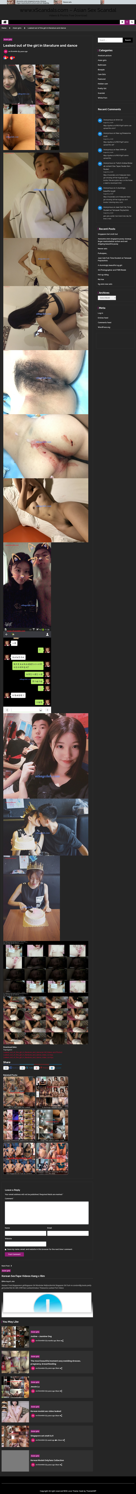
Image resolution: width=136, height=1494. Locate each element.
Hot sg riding (103, 275)
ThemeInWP (91, 1491)
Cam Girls (102, 74)
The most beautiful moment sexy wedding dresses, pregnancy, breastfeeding (56, 1362)
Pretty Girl (102, 88)
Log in (100, 313)
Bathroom (102, 65)
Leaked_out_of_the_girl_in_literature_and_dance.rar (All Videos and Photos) (32, 1052)
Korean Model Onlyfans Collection (47, 1460)
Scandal (101, 93)
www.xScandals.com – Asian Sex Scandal (68, 10)
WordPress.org (104, 327)
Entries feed (103, 318)
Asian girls (8, 39)
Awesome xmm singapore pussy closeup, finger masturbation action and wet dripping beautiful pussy (32, 2)
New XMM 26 (121, 150)
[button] (122, 22)
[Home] (5, 22)
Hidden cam (103, 84)
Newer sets (67, 2)
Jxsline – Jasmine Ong (41, 1336)
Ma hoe (101, 279)
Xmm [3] (119, 120)
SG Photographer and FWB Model (112, 270)
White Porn (102, 98)
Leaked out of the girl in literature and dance (40, 45)
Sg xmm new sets (105, 284)
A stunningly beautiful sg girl (110, 265)
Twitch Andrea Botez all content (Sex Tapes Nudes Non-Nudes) (117, 166)
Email (49, 1228)
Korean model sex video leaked (46, 1411)
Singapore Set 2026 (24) (108, 234)
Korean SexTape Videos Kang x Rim (23, 1276)
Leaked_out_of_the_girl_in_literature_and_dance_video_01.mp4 (28, 1055)
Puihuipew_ (102, 253)
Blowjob (101, 70)
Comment (9, 1199)
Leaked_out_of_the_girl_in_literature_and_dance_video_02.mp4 (28, 1057)
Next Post (6, 1266)
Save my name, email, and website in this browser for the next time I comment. (40, 1249)
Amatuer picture (104, 56)
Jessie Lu (35, 1386)
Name (7, 1228)
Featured (102, 79)
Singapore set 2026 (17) (42, 1436)
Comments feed (104, 323)
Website (8, 1239)
